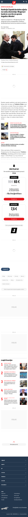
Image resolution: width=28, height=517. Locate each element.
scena (3, 480)
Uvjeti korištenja (17, 493)
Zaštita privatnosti (4, 495)
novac (3, 472)
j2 (1, 468)
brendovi (3, 484)
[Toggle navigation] (2, 1)
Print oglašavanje (17, 497)
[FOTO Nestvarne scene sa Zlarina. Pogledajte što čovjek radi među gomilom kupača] (23, 375)
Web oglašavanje (4, 497)
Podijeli (3, 69)
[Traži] (26, 2)
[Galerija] (14, 45)
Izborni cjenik (16, 495)
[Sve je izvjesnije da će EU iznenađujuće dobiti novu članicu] (23, 383)
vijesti (3, 460)
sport (2, 464)
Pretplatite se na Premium (20, 507)
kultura (3, 476)
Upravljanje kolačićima (18, 499)
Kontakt (2, 499)
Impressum (3, 493)
